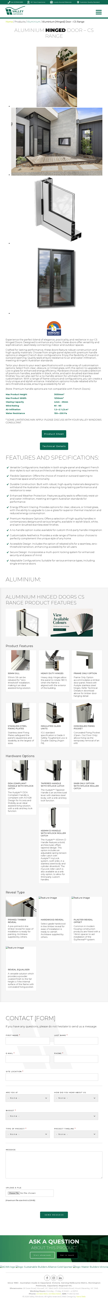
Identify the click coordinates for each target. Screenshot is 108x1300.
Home (9, 21)
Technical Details (54, 446)
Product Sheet (54, 434)
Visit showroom (42, 1255)
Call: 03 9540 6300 (17, 2)
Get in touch (67, 1255)
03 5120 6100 (42, 1294)
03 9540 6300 (55, 1294)
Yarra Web (81, 1296)
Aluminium (33, 21)
